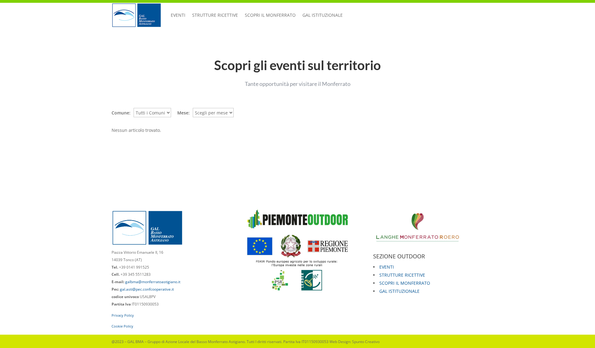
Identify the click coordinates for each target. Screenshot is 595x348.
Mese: (183, 113)
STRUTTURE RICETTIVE (215, 15)
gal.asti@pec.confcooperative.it (147, 289)
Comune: (121, 113)
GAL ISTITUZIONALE (322, 15)
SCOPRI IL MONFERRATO (270, 15)
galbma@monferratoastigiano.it (152, 281)
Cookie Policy (122, 326)
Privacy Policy (123, 315)
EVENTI (178, 15)
